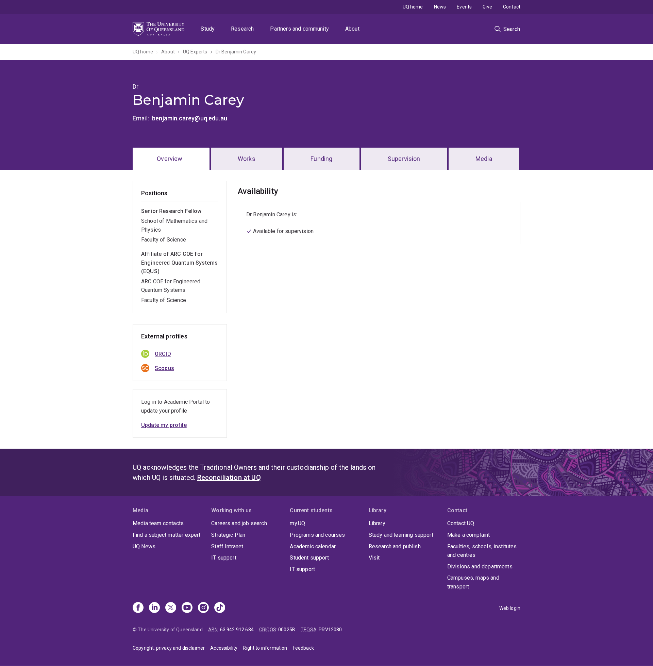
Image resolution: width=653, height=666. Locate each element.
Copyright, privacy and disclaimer (169, 648)
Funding (321, 158)
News (440, 7)
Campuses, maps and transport (473, 582)
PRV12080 (330, 629)
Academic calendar (313, 546)
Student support (309, 557)
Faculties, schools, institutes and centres (482, 551)
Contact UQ (460, 523)
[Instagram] (203, 608)
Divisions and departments (480, 566)
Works (246, 158)
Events (464, 7)
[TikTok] (219, 608)
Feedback (303, 648)
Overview (169, 158)
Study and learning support (401, 535)
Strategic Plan (228, 535)
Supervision (404, 158)
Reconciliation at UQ (229, 477)
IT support (223, 557)
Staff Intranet (227, 546)
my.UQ (297, 523)
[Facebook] (138, 608)
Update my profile (164, 425)
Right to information (265, 648)
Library (377, 523)
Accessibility (223, 648)
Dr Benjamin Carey (236, 51)
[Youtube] (187, 608)
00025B (286, 629)
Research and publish (395, 546)
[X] (170, 608)
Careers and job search (239, 523)
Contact (511, 7)
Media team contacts (158, 523)
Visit (374, 557)
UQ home (413, 7)
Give (487, 7)
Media (483, 158)
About (352, 29)
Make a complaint (468, 535)
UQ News (144, 546)
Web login (509, 608)
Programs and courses (317, 535)
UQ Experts (195, 51)
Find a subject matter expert (166, 535)
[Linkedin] (154, 608)
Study (208, 29)
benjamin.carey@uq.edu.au (189, 118)
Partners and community (299, 29)
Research (242, 29)
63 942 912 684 (237, 629)
